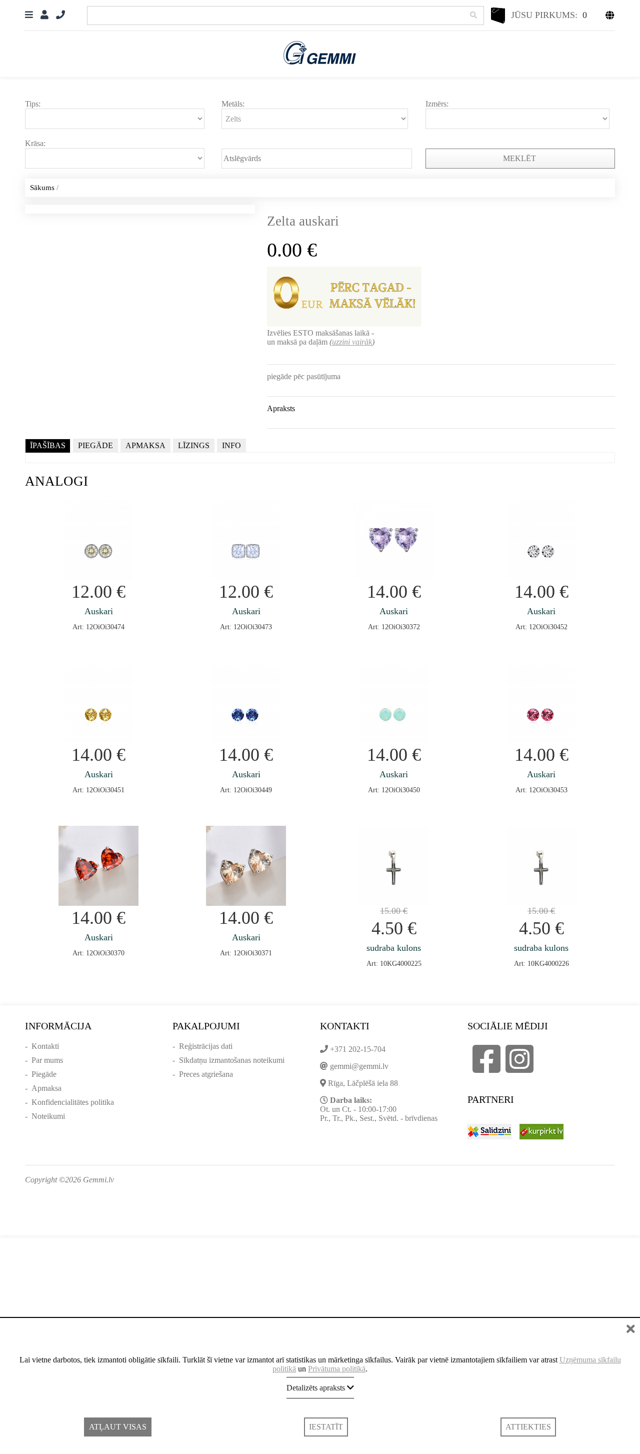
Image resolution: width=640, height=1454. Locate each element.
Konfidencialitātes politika (73, 1102)
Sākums (42, 188)
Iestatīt (326, 1426)
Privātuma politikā (337, 1368)
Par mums (47, 1060)
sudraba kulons (393, 948)
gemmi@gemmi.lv (359, 1066)
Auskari (98, 611)
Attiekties (528, 1426)
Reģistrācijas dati (205, 1046)
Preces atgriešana (206, 1074)
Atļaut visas (117, 1426)
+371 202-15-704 (358, 1049)
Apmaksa (47, 1088)
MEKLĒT (520, 158)
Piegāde (44, 1074)
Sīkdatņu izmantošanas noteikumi (231, 1060)
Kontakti (45, 1046)
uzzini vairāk (352, 342)
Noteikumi (48, 1116)
